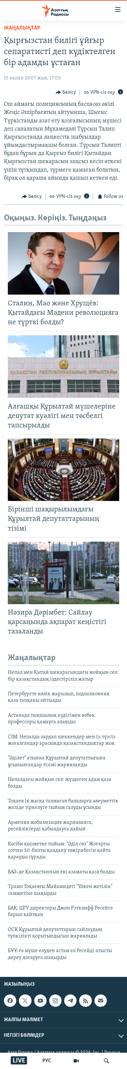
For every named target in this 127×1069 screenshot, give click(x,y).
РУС (46, 1060)
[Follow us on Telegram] (70, 1000)
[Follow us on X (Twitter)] (25, 1000)
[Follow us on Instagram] (55, 1000)
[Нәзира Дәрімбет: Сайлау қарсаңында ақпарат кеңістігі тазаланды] (63, 573)
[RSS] (85, 1000)
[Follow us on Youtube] (40, 1000)
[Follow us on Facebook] (10, 1000)
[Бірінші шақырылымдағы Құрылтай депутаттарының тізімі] (63, 469)
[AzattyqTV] (76, 1061)
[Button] (66, 92)
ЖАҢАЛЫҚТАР (22, 28)
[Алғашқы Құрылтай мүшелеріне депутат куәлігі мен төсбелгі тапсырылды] (63, 366)
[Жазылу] (100, 1000)
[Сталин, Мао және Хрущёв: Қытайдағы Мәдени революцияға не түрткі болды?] (63, 263)
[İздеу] (106, 1061)
